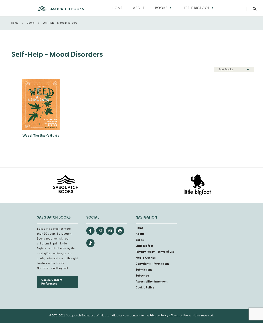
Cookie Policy (145, 287)
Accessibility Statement (151, 281)
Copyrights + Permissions (152, 263)
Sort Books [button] (226, 69)
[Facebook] (90, 231)
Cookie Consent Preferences (51, 282)
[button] (255, 9)
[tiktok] (90, 243)
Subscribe (142, 275)
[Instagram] (100, 231)
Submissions (144, 269)
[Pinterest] (120, 231)
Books (140, 240)
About (140, 234)
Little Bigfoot (144, 246)
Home (140, 228)
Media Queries (146, 257)
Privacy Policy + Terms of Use (155, 252)
